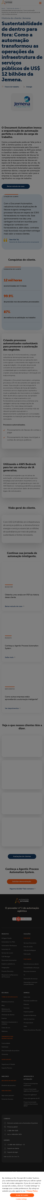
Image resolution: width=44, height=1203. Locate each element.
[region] (22, 1187)
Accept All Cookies (22, 1195)
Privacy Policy (32, 1191)
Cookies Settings (21, 1199)
